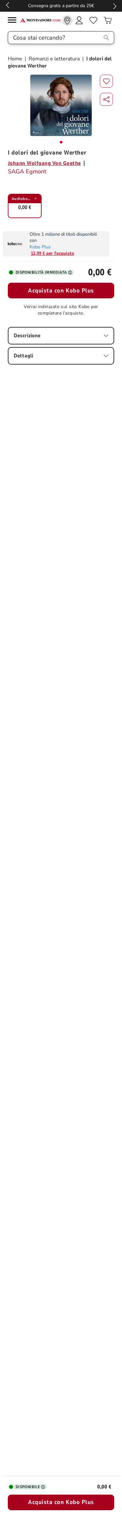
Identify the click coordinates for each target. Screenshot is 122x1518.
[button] (106, 99)
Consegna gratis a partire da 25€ (61, 6)
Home (15, 58)
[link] (67, 20)
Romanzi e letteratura (54, 58)
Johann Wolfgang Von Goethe (44, 163)
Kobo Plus (40, 247)
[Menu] (14, 21)
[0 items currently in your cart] (108, 20)
